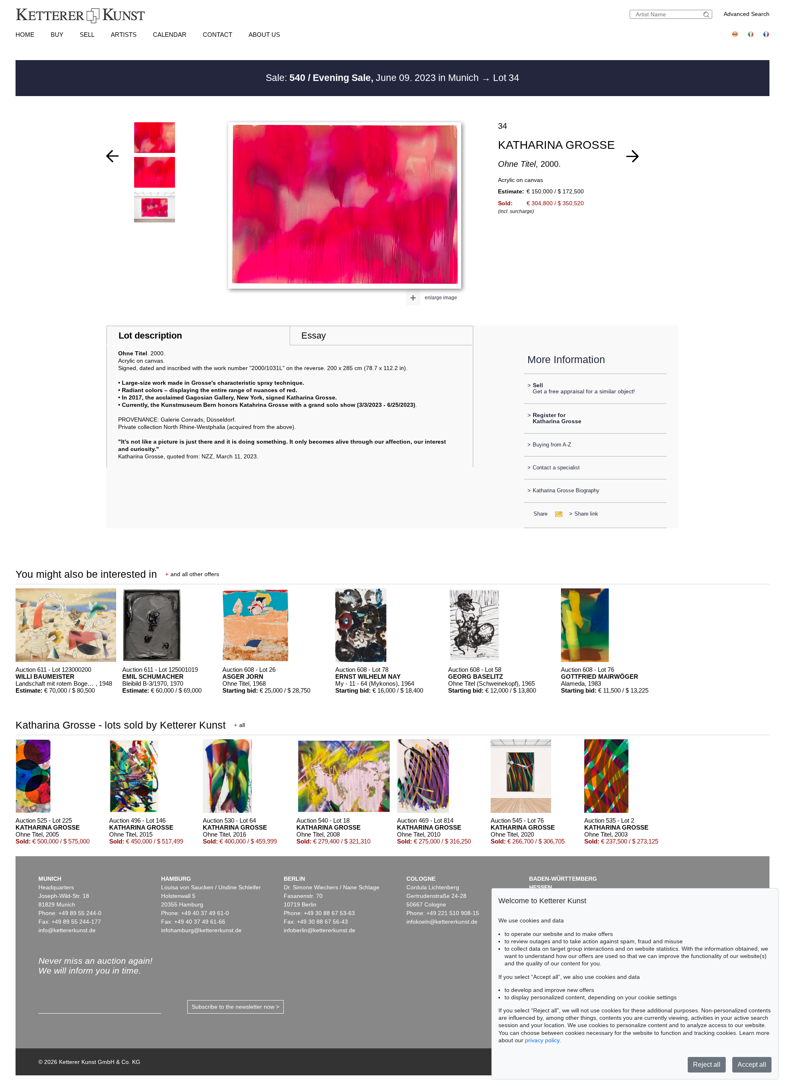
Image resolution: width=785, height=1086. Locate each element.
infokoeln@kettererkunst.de (442, 921)
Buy (57, 34)
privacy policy (542, 1040)
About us (264, 34)
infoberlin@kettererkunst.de (319, 930)
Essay (313, 335)
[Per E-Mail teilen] (556, 514)
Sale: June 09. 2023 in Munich (373, 77)
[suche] (707, 14)
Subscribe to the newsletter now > (235, 1006)
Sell (87, 34)
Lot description (150, 335)
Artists (124, 34)
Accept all (752, 1064)
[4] (632, 156)
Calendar (169, 34)
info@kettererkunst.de (67, 930)
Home (25, 34)
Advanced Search (746, 14)
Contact (217, 34)
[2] (112, 156)
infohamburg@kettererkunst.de (201, 930)
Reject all (706, 1064)
